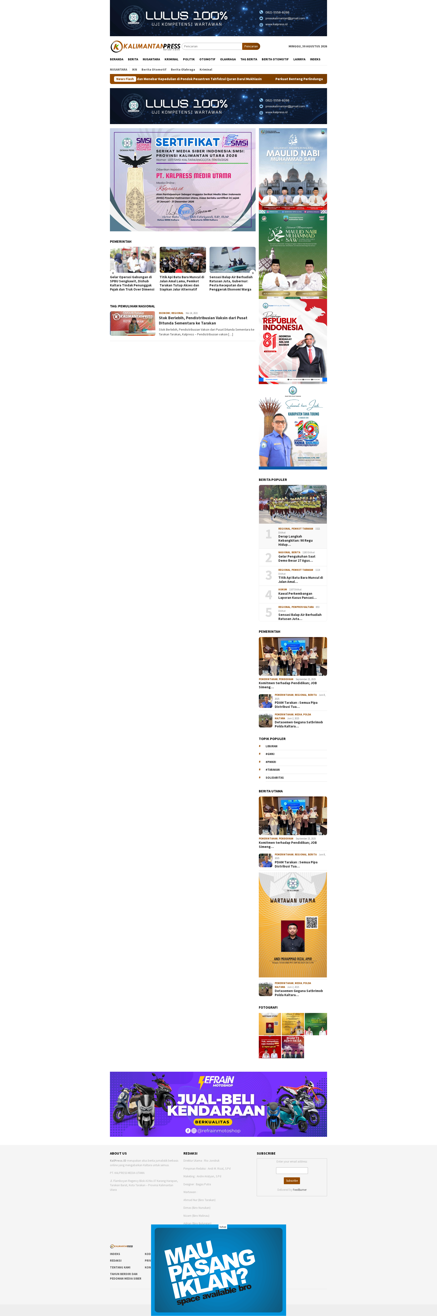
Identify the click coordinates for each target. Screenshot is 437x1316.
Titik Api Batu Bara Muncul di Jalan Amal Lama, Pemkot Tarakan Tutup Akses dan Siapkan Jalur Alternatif (132, 283)
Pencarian (251, 46)
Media (298, 714)
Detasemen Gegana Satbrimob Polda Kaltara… (299, 724)
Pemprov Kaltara (303, 607)
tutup (223, 1226)
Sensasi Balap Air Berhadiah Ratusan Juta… (300, 617)
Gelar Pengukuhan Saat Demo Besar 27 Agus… (296, 558)
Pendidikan (286, 679)
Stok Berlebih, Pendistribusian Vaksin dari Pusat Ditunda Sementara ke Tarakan (203, 320)
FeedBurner (300, 1190)
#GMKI (270, 754)
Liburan (271, 746)
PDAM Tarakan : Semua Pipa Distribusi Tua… (296, 705)
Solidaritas (275, 778)
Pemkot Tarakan (302, 528)
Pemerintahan (268, 679)
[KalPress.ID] (146, 46)
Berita (296, 552)
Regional (177, 313)
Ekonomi (164, 313)
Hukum (282, 589)
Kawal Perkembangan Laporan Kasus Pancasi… (297, 596)
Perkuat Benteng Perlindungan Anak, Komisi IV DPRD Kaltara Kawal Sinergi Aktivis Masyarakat (266, 79)
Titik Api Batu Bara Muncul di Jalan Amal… (300, 580)
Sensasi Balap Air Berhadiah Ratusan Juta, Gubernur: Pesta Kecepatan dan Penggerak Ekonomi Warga (181, 283)
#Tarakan (273, 770)
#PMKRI (271, 762)
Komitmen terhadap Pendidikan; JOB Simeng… (288, 685)
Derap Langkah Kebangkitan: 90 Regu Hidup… (295, 540)
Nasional (284, 552)
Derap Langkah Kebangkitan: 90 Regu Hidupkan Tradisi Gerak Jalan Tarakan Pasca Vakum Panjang (232, 283)
